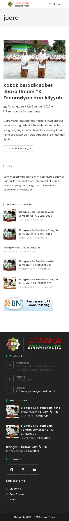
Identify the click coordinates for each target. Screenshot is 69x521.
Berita (11, 111)
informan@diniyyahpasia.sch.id (36, 391)
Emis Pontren (17, 494)
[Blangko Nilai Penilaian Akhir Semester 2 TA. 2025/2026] (9, 215)
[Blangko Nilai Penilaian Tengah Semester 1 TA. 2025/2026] (9, 283)
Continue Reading (20, 149)
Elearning (15, 488)
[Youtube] (34, 470)
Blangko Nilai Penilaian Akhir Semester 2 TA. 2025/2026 (36, 214)
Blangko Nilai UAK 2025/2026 (22, 247)
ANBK (13, 499)
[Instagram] (23, 470)
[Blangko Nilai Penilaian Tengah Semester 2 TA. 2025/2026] (9, 234)
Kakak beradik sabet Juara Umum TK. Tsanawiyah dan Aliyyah (32, 91)
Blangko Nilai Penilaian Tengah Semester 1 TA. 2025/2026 (38, 281)
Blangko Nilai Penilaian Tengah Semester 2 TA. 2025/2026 (38, 232)
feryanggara (16, 106)
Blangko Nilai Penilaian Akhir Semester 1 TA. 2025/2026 (36, 263)
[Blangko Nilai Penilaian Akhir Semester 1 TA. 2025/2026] (9, 265)
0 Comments (31, 111)
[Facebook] (12, 470)
